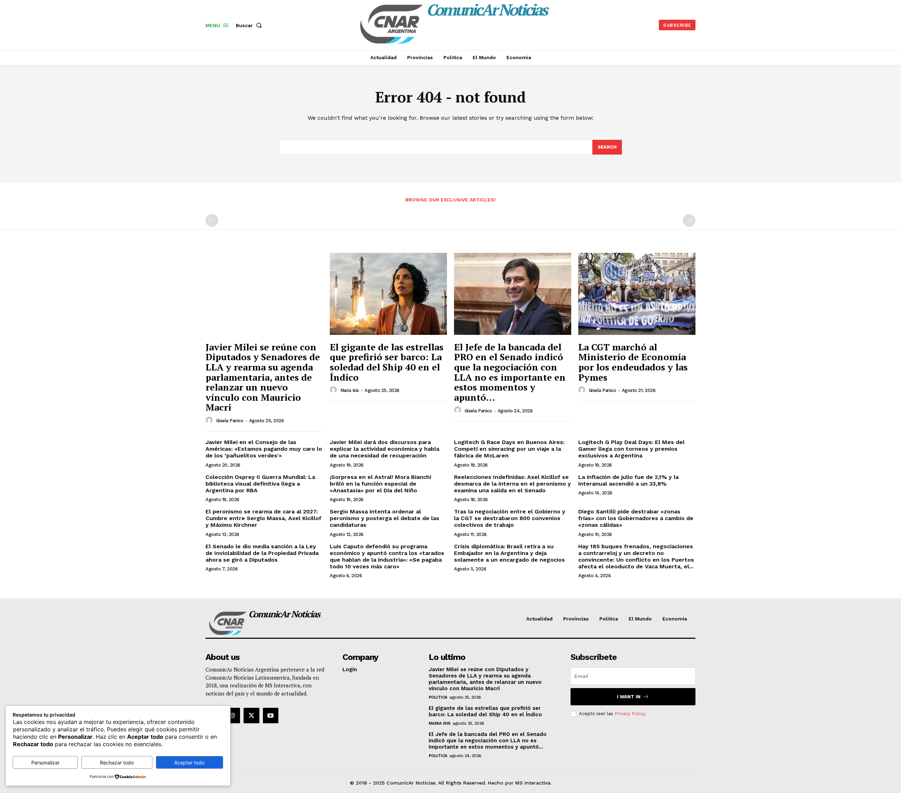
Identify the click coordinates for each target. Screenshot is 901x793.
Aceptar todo (189, 763)
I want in (629, 696)
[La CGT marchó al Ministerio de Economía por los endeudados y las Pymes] (636, 294)
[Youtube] (270, 715)
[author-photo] (210, 420)
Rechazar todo (117, 763)
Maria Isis (349, 390)
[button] (250, 25)
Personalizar (45, 763)
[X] (251, 715)
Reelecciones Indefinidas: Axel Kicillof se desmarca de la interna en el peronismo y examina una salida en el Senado (512, 484)
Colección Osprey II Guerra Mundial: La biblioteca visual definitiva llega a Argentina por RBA (260, 484)
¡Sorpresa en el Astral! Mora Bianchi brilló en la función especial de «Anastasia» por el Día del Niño (380, 484)
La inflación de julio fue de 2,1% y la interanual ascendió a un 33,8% (628, 480)
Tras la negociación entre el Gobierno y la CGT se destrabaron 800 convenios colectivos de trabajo (509, 518)
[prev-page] (212, 220)
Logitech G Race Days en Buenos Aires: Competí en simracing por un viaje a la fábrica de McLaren (509, 449)
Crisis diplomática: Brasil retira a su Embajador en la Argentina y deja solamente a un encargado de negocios (509, 553)
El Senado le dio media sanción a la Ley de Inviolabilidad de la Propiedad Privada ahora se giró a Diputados (262, 553)
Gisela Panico (230, 420)
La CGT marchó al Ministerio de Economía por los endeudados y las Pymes (633, 362)
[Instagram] (232, 715)
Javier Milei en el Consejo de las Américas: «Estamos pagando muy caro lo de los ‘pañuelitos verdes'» (264, 449)
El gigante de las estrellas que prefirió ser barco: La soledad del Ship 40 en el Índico (386, 362)
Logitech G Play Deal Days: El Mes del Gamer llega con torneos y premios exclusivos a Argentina (631, 449)
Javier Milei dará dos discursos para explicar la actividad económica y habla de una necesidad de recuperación (384, 449)
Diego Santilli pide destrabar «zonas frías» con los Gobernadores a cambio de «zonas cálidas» (635, 518)
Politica (438, 697)
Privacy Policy (630, 713)
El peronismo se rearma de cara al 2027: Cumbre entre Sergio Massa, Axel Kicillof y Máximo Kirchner (263, 518)
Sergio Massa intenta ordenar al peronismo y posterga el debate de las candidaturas (384, 518)
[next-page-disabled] (689, 220)
